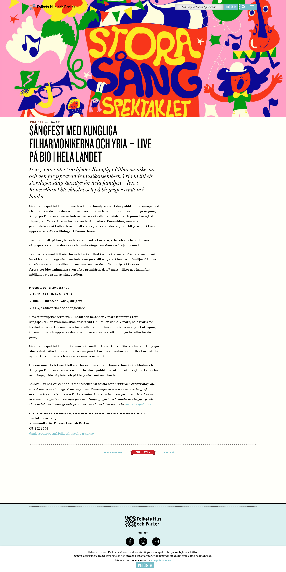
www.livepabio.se (138, 404)
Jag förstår (145, 565)
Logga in (231, 6)
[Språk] (243, 7)
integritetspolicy (161, 560)
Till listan (143, 452)
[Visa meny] (252, 7)
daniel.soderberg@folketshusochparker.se (61, 433)
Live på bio (37, 122)
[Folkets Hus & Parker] (52, 7)
